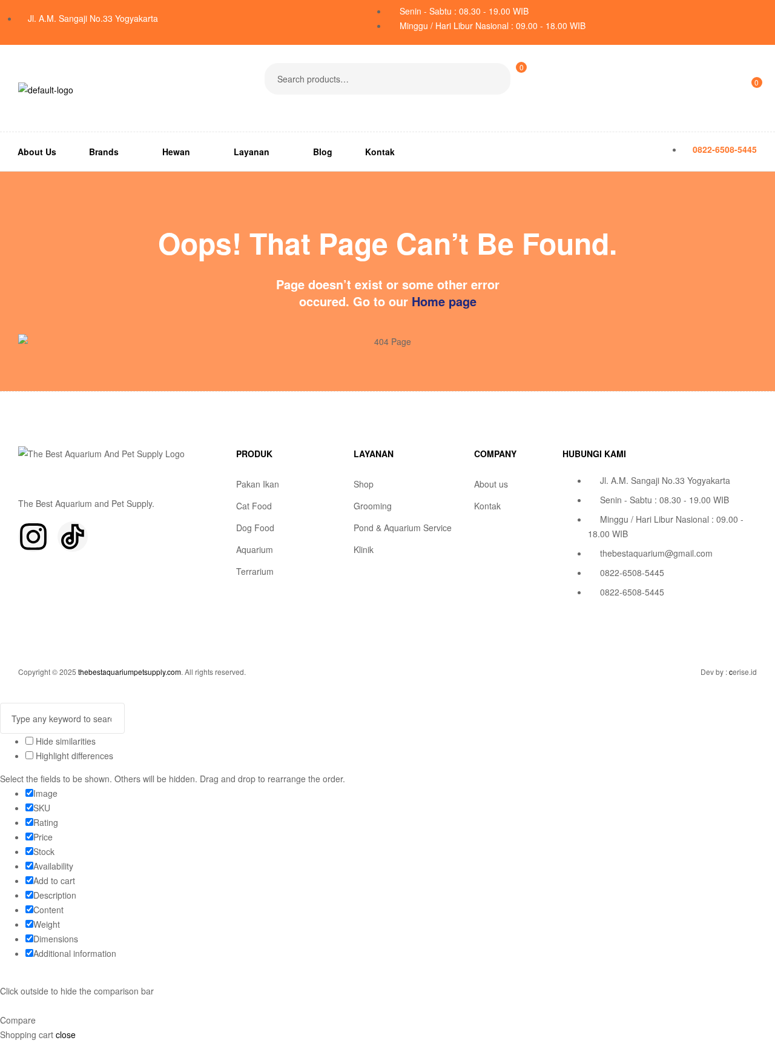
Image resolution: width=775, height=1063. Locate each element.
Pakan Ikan (257, 484)
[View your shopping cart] (515, 104)
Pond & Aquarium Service (403, 527)
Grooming (373, 506)
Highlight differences (73, 755)
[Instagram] (33, 536)
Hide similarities (64, 741)
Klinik (364, 549)
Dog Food (255, 527)
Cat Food (254, 506)
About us (491, 484)
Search (493, 79)
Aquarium (254, 549)
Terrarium (255, 571)
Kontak (487, 506)
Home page (444, 301)
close (66, 1034)
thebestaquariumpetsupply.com (129, 671)
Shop (364, 484)
